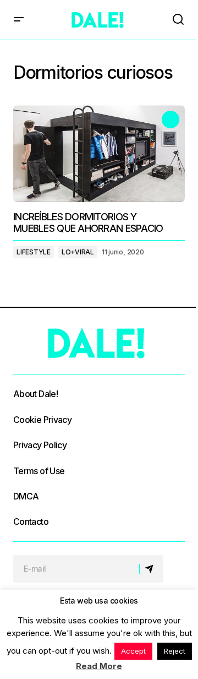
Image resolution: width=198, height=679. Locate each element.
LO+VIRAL (78, 252)
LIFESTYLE (33, 252)
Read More (99, 666)
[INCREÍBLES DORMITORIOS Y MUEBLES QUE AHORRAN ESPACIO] (99, 153)
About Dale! (35, 393)
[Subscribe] (151, 569)
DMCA (25, 496)
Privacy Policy (40, 444)
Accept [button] (133, 651)
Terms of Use (38, 470)
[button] (19, 20)
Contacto (30, 521)
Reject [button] (174, 651)
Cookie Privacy (42, 419)
